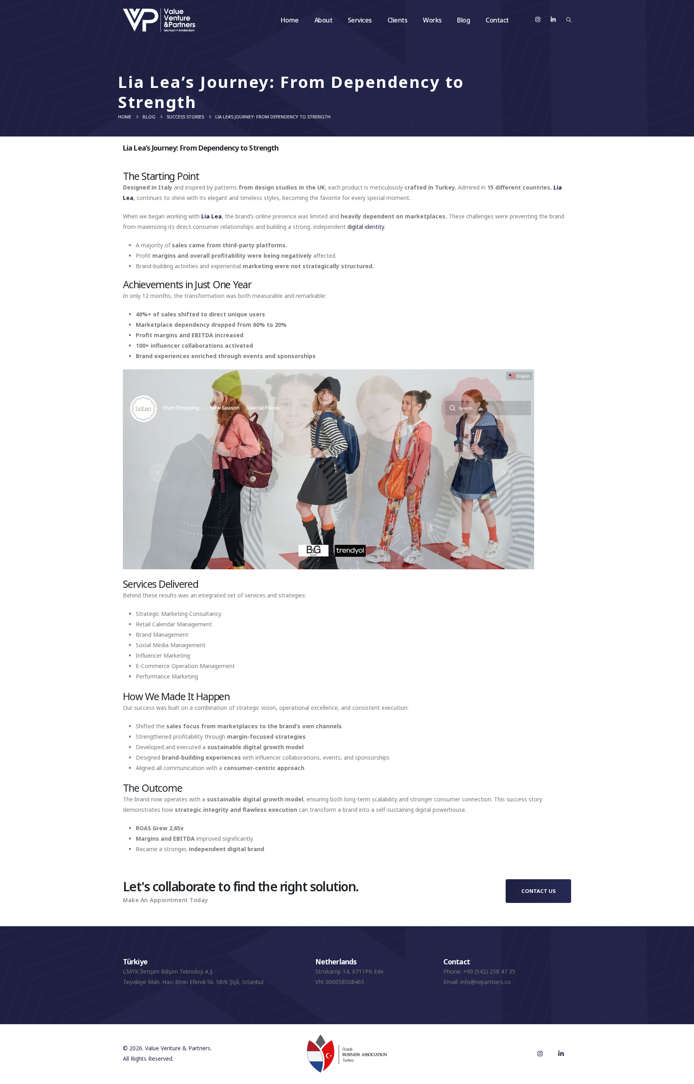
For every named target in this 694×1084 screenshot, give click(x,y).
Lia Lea (211, 216)
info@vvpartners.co (485, 982)
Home (289, 20)
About (323, 20)
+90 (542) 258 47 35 (489, 971)
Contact (497, 20)
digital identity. (366, 226)
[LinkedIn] (553, 19)
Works (432, 20)
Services (360, 20)
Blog (463, 20)
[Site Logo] (159, 19)
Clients (398, 20)
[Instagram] (538, 19)
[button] (569, 19)
